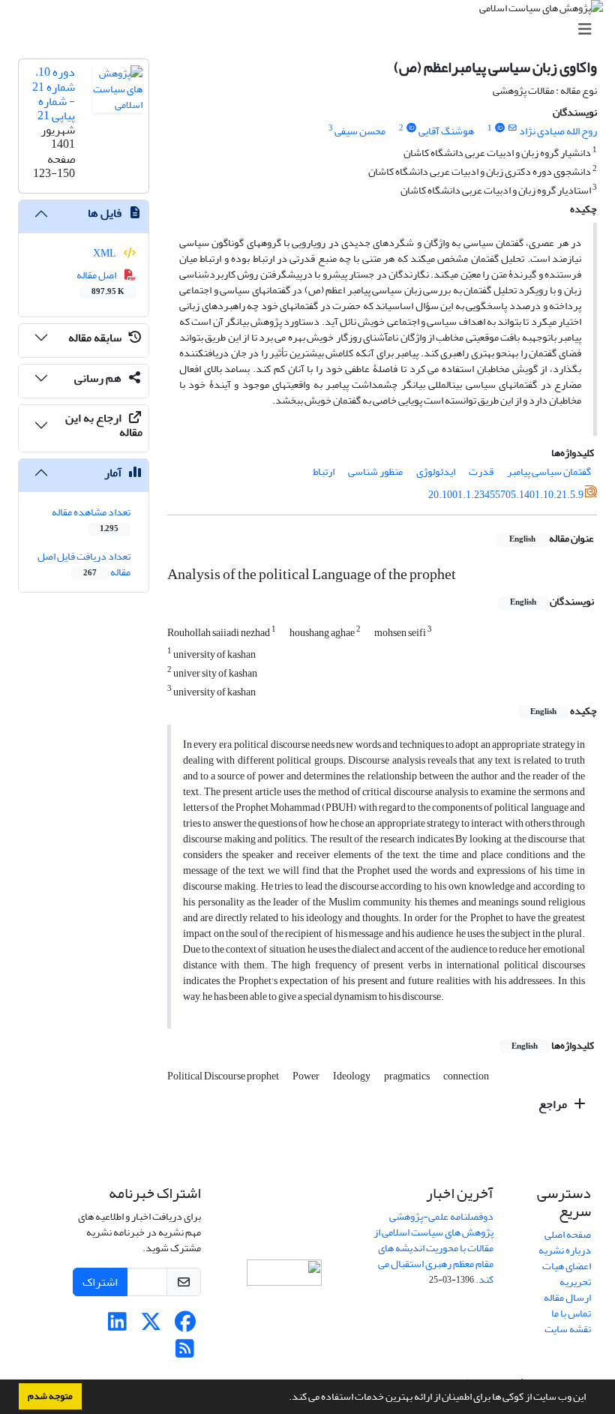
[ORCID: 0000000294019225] (500, 128)
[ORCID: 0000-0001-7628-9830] (411, 128)
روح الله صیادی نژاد (558, 131)
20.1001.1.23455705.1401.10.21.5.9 (506, 495)
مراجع (553, 1104)
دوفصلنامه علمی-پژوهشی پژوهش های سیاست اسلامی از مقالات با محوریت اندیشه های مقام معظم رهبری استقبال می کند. (434, 1247)
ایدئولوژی (435, 471)
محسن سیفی (360, 131)
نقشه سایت (567, 1329)
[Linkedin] (117, 1326)
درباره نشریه (564, 1250)
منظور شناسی (375, 471)
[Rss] (185, 1353)
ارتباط (323, 471)
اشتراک (100, 1282)
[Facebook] (185, 1326)
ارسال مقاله (567, 1297)
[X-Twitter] (151, 1326)
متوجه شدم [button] (50, 1396)
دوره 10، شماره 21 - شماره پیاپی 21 (53, 94)
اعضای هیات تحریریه (566, 1274)
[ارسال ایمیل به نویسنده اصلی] (513, 128)
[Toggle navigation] (312, 30)
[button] (285, 1398)
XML (105, 253)
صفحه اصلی (567, 1234)
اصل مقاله (100, 282)
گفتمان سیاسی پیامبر (549, 471)
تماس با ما (571, 1313)
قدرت (481, 471)
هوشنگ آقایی (446, 131)
